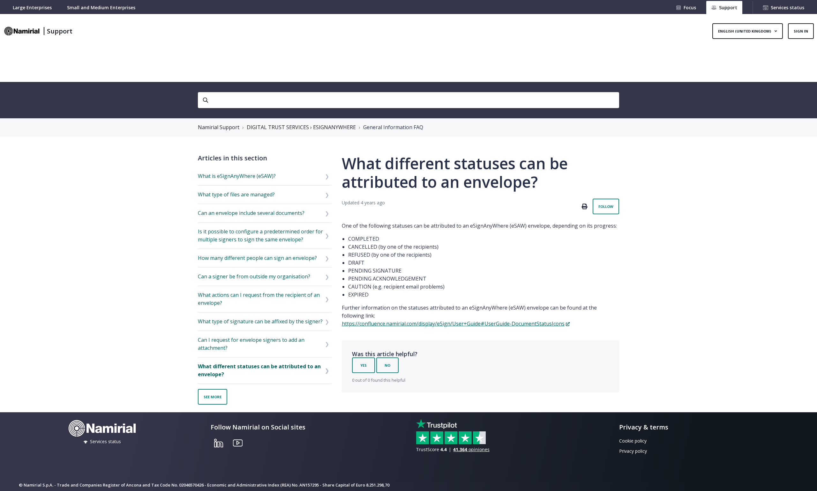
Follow (605, 206)
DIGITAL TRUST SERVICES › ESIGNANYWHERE (301, 127)
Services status (787, 7)
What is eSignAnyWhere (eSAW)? (237, 176)
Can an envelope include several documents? (251, 212)
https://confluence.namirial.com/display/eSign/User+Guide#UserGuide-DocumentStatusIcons (453, 323)
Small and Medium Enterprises (101, 7)
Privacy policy (633, 451)
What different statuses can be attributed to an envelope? (259, 370)
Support (59, 31)
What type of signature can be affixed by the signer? (260, 321)
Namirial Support (218, 127)
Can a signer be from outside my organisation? (254, 276)
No (387, 365)
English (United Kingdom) (745, 31)
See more (212, 396)
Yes (363, 365)
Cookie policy (633, 441)
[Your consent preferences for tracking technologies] (806, 480)
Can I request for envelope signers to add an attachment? (251, 343)
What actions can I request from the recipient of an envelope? (259, 298)
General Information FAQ (393, 127)
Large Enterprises (32, 7)
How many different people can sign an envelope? (257, 257)
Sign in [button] (801, 31)
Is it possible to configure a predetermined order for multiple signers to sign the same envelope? (260, 235)
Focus (690, 7)
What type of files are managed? (236, 194)
